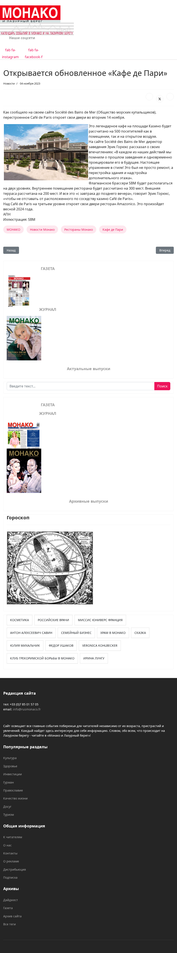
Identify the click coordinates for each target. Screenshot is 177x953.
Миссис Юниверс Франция (100, 620)
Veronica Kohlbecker (99, 645)
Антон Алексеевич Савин (31, 633)
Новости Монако (42, 229)
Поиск (162, 386)
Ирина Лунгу (93, 658)
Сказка (140, 633)
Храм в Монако (113, 633)
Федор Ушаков (61, 645)
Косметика (19, 620)
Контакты (10, 853)
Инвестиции (12, 774)
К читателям (12, 837)
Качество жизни (15, 798)
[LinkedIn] (170, 96)
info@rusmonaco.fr (27, 709)
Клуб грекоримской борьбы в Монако (42, 658)
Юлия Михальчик (25, 645)
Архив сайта (12, 916)
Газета (8, 908)
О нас (7, 845)
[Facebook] (149, 96)
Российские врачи (53, 620)
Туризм (8, 814)
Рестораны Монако (78, 229)
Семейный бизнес (76, 633)
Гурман (8, 782)
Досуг (7, 806)
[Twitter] (159, 98)
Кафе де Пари (113, 229)
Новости (9, 83)
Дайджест (10, 900)
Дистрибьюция (14, 869)
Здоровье (10, 766)
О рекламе (11, 861)
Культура (10, 758)
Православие (13, 790)
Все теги (9, 924)
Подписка (10, 877)
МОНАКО (13, 229)
